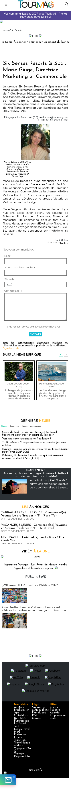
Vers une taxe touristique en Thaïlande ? (26, 438)
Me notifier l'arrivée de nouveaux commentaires (34, 326)
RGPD (36, 715)
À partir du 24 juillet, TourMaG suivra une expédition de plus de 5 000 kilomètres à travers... (48, 484)
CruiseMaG (20, 715)
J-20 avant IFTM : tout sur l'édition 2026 (30, 585)
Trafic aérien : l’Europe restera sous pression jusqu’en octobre (34, 444)
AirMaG (19, 707)
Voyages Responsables (22, 755)
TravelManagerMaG (22, 744)
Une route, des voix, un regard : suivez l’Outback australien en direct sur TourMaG (36, 475)
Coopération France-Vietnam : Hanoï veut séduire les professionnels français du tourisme (34, 609)
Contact (55, 707)
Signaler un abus (12, 348)
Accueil (6, 30)
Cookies (36, 718)
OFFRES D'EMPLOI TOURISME (17, 518)
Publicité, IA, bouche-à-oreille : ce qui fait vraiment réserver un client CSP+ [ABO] (32, 457)
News (4, 426)
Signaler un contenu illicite (40, 708)
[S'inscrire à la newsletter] (8, 779)
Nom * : (8, 256)
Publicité (55, 710)
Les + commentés (31, 426)
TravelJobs (20, 740)
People (18, 30)
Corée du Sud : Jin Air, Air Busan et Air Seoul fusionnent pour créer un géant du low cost (29, 433)
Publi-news (35, 577)
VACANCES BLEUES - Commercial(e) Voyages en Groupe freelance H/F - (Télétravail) (34, 526)
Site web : (9, 279)
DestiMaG (20, 718)
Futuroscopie (21, 721)
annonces (35, 507)
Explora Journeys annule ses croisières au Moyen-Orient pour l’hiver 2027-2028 (35, 450)
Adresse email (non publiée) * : (20, 267)
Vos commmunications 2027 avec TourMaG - (35, 15)
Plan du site (39, 712)
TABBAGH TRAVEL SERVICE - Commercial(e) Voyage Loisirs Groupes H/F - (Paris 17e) (33, 514)
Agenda (55, 712)
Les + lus (14, 426)
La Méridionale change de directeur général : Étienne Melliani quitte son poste (52, 393)
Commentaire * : (13, 290)
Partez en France (20, 736)
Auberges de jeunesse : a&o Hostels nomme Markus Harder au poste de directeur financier (19, 393)
